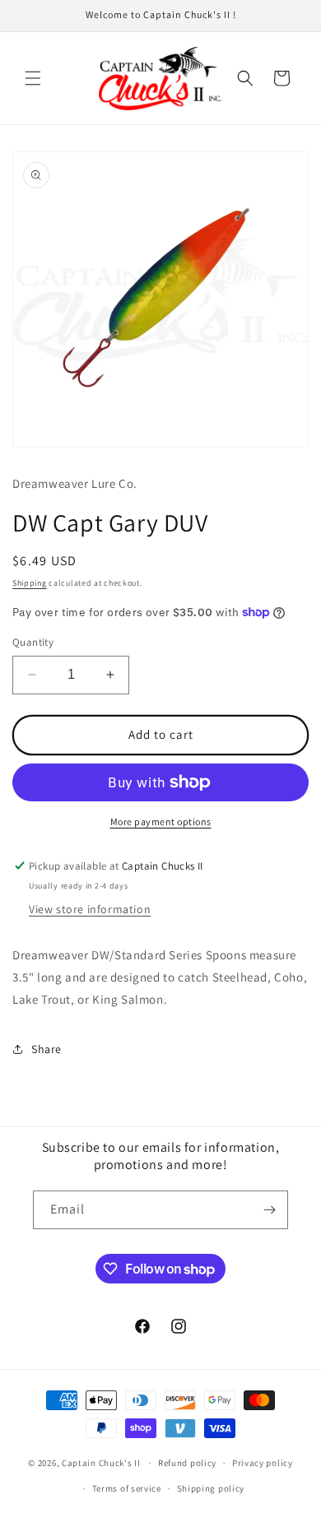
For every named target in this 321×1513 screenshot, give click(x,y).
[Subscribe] (269, 1209)
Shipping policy (211, 1488)
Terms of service (126, 1488)
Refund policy (187, 1463)
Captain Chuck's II (101, 1463)
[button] (33, 78)
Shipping (29, 583)
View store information (90, 909)
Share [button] (46, 1049)
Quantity (33, 642)
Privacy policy (262, 1463)
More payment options (161, 821)
